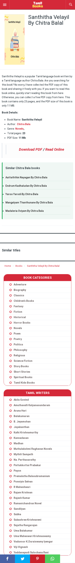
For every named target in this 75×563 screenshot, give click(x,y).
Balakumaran (21, 416)
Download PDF (30, 149)
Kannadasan (21, 437)
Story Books (21, 366)
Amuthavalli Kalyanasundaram (32, 405)
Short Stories (22, 371)
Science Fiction (23, 360)
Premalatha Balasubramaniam (32, 476)
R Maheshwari (22, 487)
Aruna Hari (20, 410)
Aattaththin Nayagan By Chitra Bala (26, 177)
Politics (18, 344)
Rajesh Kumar (22, 497)
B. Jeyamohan (22, 421)
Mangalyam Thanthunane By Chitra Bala (29, 202)
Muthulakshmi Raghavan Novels (33, 448)
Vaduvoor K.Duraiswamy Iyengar (33, 541)
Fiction (18, 311)
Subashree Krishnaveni (27, 519)
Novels (19, 128)
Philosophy (20, 349)
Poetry (18, 339)
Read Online (54, 149)
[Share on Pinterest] (37, 558)
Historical (20, 317)
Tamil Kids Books (24, 382)
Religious (19, 355)
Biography (20, 289)
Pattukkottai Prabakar (27, 465)
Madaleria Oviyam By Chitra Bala (24, 210)
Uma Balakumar (23, 530)
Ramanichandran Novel (28, 503)
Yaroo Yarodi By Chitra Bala (21, 194)
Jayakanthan (21, 427)
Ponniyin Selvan (23, 481)
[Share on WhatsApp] (52, 558)
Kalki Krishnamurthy (26, 432)
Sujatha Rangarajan (25, 525)
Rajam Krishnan (23, 492)
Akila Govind (21, 399)
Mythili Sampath (23, 454)
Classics (19, 295)
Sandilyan (19, 508)
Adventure (20, 284)
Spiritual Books (23, 377)
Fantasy (18, 306)
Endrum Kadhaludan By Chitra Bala (26, 185)
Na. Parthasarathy (25, 459)
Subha (17, 514)
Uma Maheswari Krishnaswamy (32, 536)
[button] (5, 4)
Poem (17, 333)
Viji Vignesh (21, 547)
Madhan (18, 443)
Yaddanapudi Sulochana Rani (31, 552)
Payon (17, 470)
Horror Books (22, 322)
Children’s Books (24, 300)
